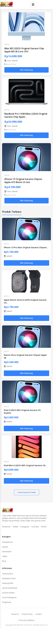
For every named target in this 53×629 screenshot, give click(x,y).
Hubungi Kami (7, 583)
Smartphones (7, 542)
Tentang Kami (7, 573)
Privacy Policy (27, 614)
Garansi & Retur (8, 593)
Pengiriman (6, 602)
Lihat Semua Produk (27, 492)
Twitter (15, 526)
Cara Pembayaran (9, 597)
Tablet (4, 556)
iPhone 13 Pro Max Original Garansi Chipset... (26, 247)
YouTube (35, 526)
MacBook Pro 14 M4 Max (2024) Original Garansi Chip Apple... (25, 115)
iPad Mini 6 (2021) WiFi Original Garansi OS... (25, 465)
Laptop (5, 547)
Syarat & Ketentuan (9, 588)
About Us (15, 614)
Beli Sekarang (26, 70)
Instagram (24, 526)
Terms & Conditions (26, 620)
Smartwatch (6, 551)
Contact (38, 614)
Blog (4, 561)
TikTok (43, 526)
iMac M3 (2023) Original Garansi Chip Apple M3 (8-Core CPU (24, 50)
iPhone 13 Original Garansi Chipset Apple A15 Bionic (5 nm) (23, 181)
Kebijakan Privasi (9, 578)
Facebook (6, 526)
